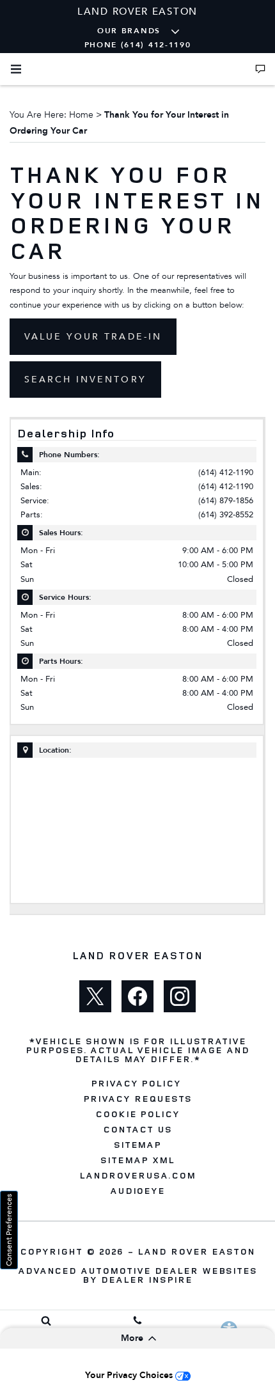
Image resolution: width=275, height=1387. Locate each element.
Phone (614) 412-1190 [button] (137, 45)
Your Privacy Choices (130, 1375)
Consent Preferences (8, 1230)
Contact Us (137, 1129)
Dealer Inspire (146, 1279)
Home (81, 115)
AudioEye (138, 1190)
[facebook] (137, 996)
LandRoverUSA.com (137, 1175)
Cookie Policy (137, 1113)
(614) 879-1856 (225, 500)
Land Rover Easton (196, 1251)
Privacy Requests (137, 1098)
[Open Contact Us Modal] (260, 69)
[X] (95, 996)
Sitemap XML (137, 1160)
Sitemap (138, 1144)
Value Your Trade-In (93, 337)
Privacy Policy (136, 1083)
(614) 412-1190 (225, 472)
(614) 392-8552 (225, 514)
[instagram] (180, 996)
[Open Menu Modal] (16, 69)
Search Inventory (85, 379)
